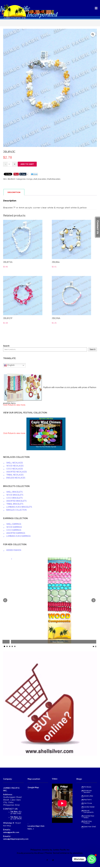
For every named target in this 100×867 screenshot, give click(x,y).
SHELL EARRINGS (13, 524)
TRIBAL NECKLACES (14, 475)
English (11, 365)
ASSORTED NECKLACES (16, 472)
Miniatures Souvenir (88, 791)
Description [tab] (14, 192)
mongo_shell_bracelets (36, 179)
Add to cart (27, 164)
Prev (5, 600)
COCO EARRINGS (13, 530)
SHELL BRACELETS (14, 492)
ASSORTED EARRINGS (15, 533)
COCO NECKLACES (14, 469)
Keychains (88, 800)
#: (13, 823)
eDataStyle (78, 853)
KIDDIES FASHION (13, 550)
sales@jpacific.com (11, 832)
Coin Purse (88, 803)
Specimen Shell (90, 827)
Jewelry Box (88, 796)
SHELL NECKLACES (14, 463)
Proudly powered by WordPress (30, 853)
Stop (95, 646)
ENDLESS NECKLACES (15, 478)
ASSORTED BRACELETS (16, 501)
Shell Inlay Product (88, 822)
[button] (92, 34)
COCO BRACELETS (14, 498)
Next (93, 600)
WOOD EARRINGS (14, 527)
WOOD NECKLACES (14, 466)
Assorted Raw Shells (89, 817)
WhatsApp (7, 823)
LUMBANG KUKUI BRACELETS (19, 507)
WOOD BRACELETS (14, 495)
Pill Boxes (87, 787)
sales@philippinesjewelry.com (15, 839)
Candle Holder (89, 807)
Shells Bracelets (53, 179)
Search (6, 346)
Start (93, 646)
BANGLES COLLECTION (16, 510)
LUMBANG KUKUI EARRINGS (18, 536)
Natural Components (88, 811)
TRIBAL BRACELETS (14, 504)
